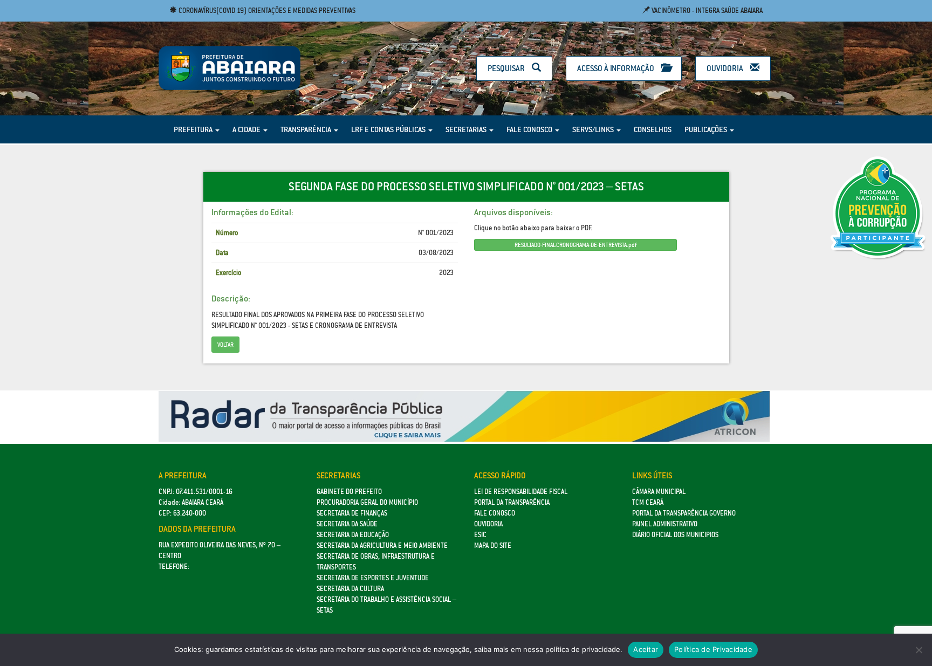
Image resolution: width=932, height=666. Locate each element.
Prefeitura (194, 129)
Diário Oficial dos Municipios (675, 535)
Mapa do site (492, 545)
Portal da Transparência (512, 502)
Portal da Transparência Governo (684, 513)
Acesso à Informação (616, 68)
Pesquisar (507, 68)
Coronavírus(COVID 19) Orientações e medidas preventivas (266, 10)
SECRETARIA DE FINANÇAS (352, 513)
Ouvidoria (726, 68)
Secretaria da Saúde (347, 524)
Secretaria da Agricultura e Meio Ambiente (382, 545)
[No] (918, 649)
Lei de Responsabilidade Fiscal (520, 492)
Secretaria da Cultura (350, 589)
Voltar (225, 344)
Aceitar (645, 649)
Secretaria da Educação (353, 535)
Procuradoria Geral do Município (367, 502)
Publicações (706, 129)
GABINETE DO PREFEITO (349, 492)
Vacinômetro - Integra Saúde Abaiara (706, 10)
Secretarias (467, 129)
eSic (480, 535)
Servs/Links (593, 129)
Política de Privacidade (713, 649)
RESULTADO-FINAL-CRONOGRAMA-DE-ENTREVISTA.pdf (575, 245)
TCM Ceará (647, 502)
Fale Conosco (530, 129)
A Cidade (247, 129)
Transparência (306, 129)
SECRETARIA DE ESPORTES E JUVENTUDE (373, 578)
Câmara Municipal (659, 492)
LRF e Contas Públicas (389, 129)
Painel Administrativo (664, 524)
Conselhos (652, 129)
